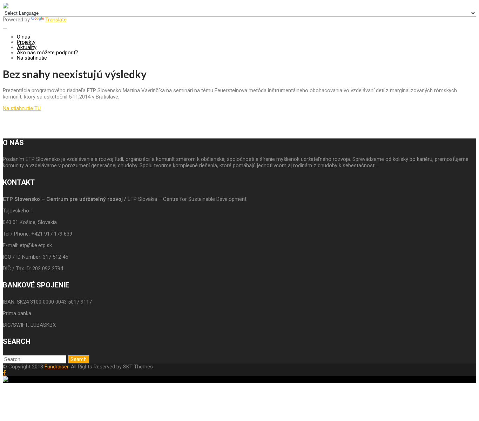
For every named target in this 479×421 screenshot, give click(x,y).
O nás (23, 37)
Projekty (26, 42)
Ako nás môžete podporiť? (47, 52)
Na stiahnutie (32, 58)
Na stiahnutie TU (22, 108)
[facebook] (4, 372)
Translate (56, 19)
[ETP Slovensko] (5, 7)
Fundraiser (56, 367)
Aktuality (26, 47)
